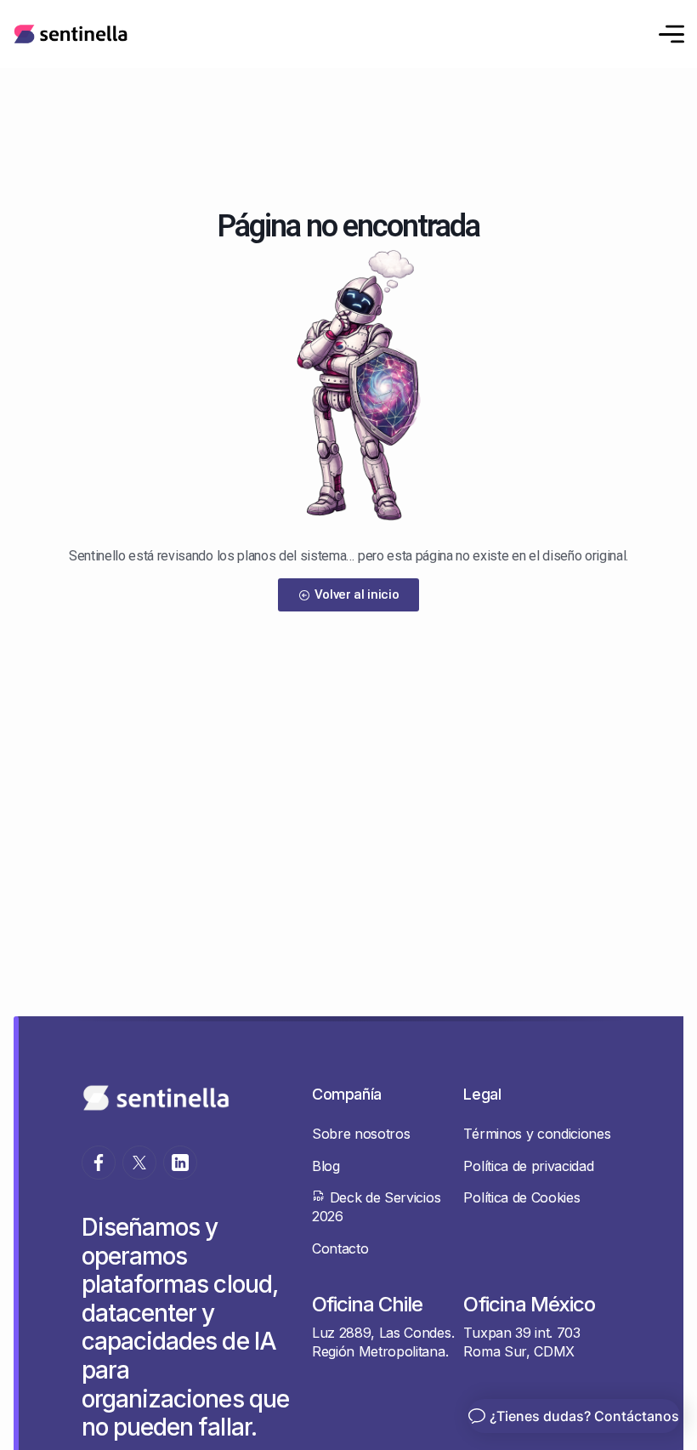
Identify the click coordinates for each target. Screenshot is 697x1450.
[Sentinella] (70, 34)
